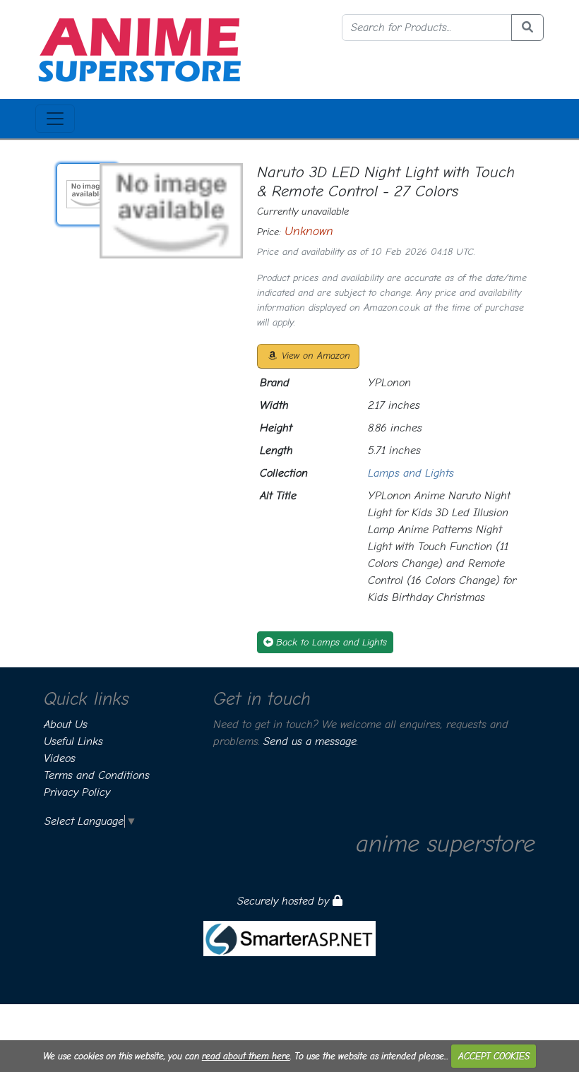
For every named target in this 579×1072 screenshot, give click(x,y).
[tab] (87, 194)
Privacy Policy (77, 792)
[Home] (139, 48)
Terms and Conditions (97, 775)
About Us (66, 724)
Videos (60, 758)
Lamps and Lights (411, 473)
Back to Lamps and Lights (331, 642)
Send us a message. (310, 741)
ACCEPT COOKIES (494, 1056)
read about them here (246, 1056)
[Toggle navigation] (55, 119)
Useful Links (73, 741)
